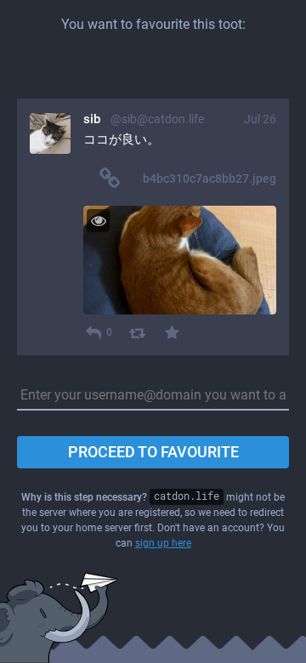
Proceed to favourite (153, 452)
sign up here (163, 543)
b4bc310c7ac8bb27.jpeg (209, 178)
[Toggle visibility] (98, 220)
